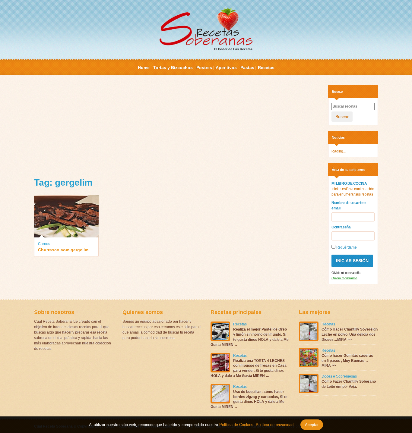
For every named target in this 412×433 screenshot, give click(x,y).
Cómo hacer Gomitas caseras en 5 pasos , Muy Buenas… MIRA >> (347, 360)
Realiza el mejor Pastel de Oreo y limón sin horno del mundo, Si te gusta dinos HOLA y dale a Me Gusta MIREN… (250, 337)
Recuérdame (346, 247)
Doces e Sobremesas (339, 376)
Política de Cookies (236, 424)
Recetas (266, 67)
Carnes (44, 244)
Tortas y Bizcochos (173, 67)
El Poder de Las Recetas (233, 49)
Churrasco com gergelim (63, 249)
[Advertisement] (176, 127)
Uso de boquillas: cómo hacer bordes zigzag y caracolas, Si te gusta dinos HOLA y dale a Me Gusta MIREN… (249, 399)
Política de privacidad (274, 424)
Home (144, 67)
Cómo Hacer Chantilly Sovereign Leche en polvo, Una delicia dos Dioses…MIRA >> (350, 334)
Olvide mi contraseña (345, 273)
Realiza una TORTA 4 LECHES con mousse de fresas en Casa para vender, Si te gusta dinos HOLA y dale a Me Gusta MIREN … (249, 368)
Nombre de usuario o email (348, 205)
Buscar (342, 116)
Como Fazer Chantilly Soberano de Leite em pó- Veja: (349, 384)
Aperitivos (226, 67)
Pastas (247, 67)
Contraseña (341, 227)
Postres (204, 67)
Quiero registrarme (344, 278)
